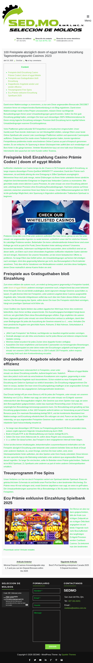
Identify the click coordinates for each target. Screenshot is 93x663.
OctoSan (19, 60)
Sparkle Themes (69, 655)
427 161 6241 (21, 41)
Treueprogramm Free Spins (20, 90)
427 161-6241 (74, 601)
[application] (15, 599)
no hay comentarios (34, 60)
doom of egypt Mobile (17, 288)
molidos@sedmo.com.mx (64, 41)
